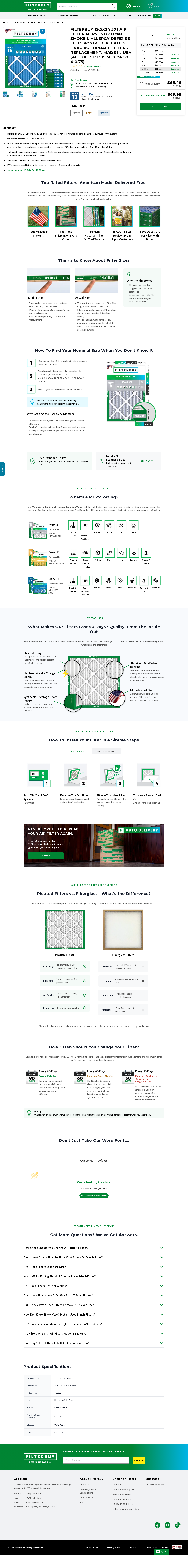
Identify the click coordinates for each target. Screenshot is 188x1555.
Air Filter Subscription (123, 1489)
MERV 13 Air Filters (123, 1504)
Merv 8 (76, 113)
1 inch (31, 22)
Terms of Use (92, 1547)
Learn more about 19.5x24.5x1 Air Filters (26, 170)
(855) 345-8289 (33, 1493)
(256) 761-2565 (33, 1497)
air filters (18, 22)
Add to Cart (160, 106)
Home (6, 22)
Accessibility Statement (157, 1547)
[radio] (161, 82)
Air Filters (118, 1484)
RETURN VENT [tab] (79, 751)
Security (133, 1547)
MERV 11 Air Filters (123, 1499)
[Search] (113, 6)
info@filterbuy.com (35, 1502)
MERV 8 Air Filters (122, 1494)
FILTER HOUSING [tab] (106, 751)
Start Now (147, 461)
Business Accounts (155, 1484)
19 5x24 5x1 (44, 22)
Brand (68, 16)
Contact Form (86, 1497)
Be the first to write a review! (94, 1195)
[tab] (6, 94)
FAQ (82, 1502)
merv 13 (58, 22)
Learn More (46, 855)
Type (102, 16)
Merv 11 (90, 113)
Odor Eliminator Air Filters (126, 1508)
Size (34, 16)
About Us (84, 1484)
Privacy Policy (113, 1547)
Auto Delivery (152, 83)
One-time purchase (155, 95)
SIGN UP (139, 1460)
